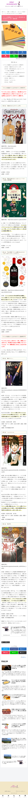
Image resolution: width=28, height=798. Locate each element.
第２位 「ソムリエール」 (10, 80)
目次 (12, 62)
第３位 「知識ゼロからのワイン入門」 (13, 66)
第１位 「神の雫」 (9, 82)
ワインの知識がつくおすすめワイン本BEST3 (13, 64)
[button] (25, 382)
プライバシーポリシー (20, 791)
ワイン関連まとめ (6, 642)
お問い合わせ (7, 791)
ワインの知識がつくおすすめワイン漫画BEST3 (14, 76)
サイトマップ (14, 793)
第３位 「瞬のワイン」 (10, 78)
